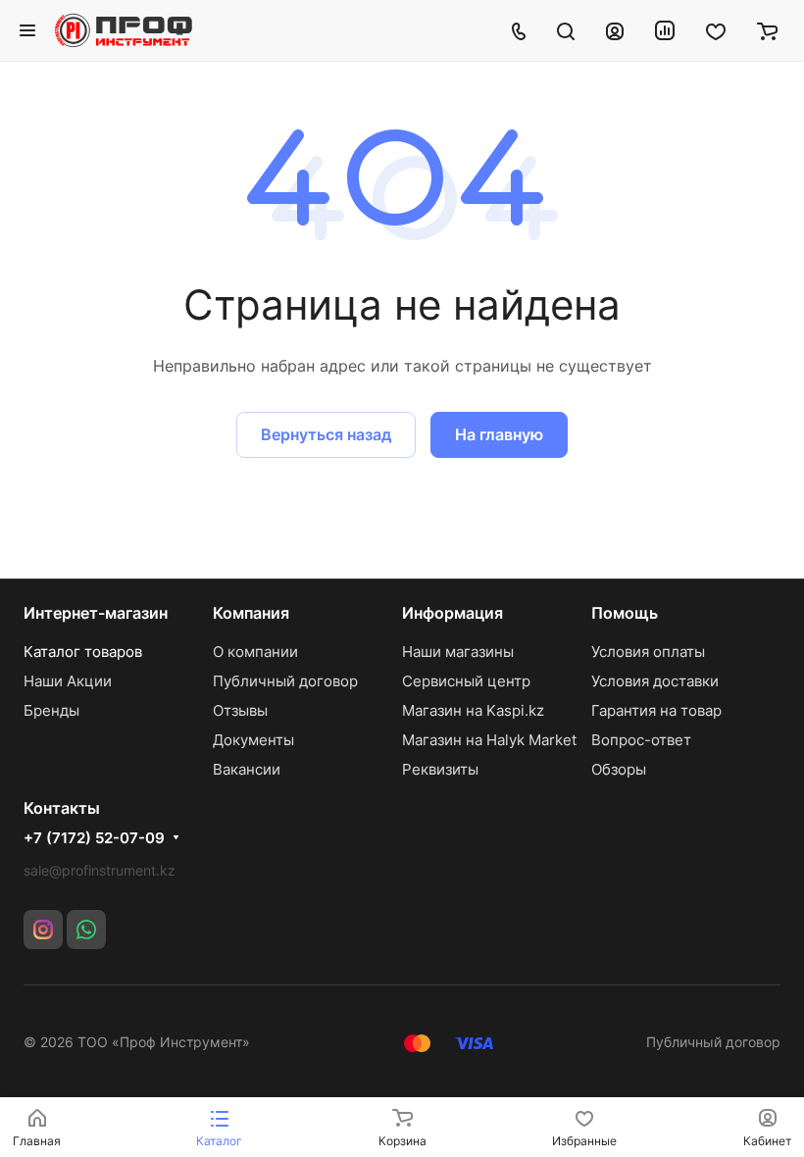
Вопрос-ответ (641, 739)
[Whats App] (86, 929)
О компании (255, 651)
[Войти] (615, 30)
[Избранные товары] (716, 30)
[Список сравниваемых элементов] (665, 30)
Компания (251, 613)
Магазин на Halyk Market (489, 739)
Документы (253, 739)
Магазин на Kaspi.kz (473, 710)
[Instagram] (43, 929)
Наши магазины (458, 651)
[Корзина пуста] (767, 30)
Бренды (51, 710)
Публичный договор (285, 681)
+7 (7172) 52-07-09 (94, 838)
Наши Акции (68, 681)
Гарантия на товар (656, 710)
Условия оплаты (648, 651)
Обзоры (618, 769)
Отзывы (240, 710)
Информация (452, 613)
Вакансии (246, 769)
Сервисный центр (466, 681)
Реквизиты (440, 769)
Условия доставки (655, 681)
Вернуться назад (326, 434)
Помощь (624, 613)
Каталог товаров (83, 651)
